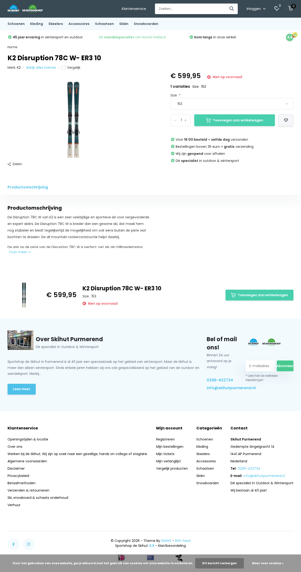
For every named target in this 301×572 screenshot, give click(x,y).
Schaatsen (104, 23)
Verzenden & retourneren (28, 490)
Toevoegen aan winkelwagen (238, 120)
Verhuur (14, 505)
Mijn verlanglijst (168, 461)
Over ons (15, 446)
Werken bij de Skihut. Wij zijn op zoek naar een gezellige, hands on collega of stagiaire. (78, 454)
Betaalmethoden (22, 483)
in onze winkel (215, 37)
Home (12, 47)
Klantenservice (134, 8)
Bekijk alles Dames (41, 67)
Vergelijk (73, 67)
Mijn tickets (165, 454)
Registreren (165, 439)
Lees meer (21, 389)
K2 (19, 67)
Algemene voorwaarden (27, 461)
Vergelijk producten (172, 468)
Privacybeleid (18, 475)
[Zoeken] (232, 9)
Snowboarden (146, 23)
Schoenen (16, 23)
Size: (175, 95)
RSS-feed (182, 540)
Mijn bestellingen (169, 446)
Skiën (123, 23)
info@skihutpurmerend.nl (222, 388)
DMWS (166, 540)
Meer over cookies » (268, 563)
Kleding (36, 23)
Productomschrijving (28, 187)
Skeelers (55, 23)
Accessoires (79, 23)
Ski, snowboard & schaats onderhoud (38, 497)
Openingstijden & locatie (28, 439)
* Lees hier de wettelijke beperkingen (262, 378)
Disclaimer (16, 468)
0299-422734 (220, 380)
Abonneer (285, 366)
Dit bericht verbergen (219, 563)
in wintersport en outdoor (48, 37)
